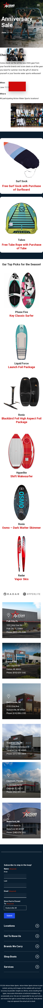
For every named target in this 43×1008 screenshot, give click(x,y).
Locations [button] (9, 925)
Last (5, 881)
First (5, 872)
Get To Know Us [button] (12, 936)
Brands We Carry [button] (13, 946)
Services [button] (9, 966)
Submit (9, 916)
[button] (38, 5)
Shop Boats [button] (10, 956)
